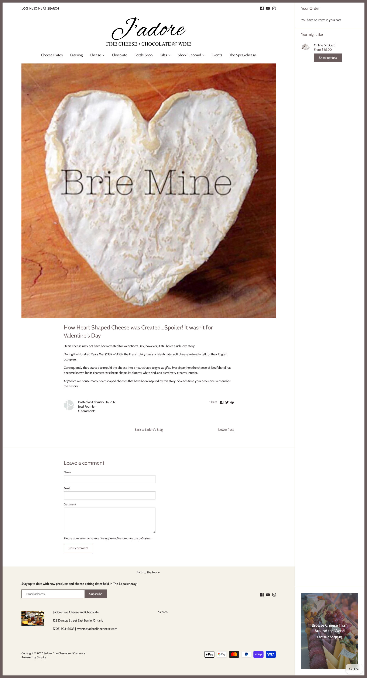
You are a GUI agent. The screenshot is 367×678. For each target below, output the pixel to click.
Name (67, 472)
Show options (328, 58)
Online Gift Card (324, 45)
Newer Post (226, 430)
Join (37, 8)
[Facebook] (262, 8)
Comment (70, 504)
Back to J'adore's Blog (149, 430)
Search (163, 612)
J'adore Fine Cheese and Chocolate (64, 653)
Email (67, 488)
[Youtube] (268, 8)
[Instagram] (274, 8)
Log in (26, 8)
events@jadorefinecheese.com (96, 629)
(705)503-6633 (64, 629)
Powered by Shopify (33, 657)
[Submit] (45, 9)
